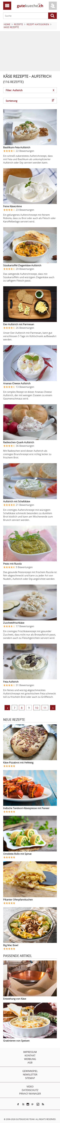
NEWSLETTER (30, 1074)
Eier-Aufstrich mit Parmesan (18, 324)
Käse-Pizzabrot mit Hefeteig (18, 762)
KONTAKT (30, 1055)
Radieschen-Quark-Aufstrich (18, 442)
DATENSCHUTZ (30, 1090)
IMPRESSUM (30, 1052)
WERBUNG (30, 1059)
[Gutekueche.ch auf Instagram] (28, 1104)
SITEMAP (30, 1078)
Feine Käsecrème (12, 206)
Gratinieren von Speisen (16, 1040)
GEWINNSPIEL (30, 1071)
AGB (30, 1062)
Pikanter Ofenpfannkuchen (18, 899)
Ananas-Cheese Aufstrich (17, 383)
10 (36, 708)
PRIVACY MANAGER (30, 1093)
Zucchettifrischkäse (13, 622)
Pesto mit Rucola (12, 563)
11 (45, 708)
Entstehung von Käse (14, 998)
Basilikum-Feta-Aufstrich (16, 147)
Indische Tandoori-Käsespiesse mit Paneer (26, 808)
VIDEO (30, 1086)
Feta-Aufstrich (11, 681)
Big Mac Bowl (10, 945)
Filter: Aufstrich (30, 90)
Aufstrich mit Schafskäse (16, 501)
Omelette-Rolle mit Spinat (17, 853)
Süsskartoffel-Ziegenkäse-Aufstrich (22, 265)
